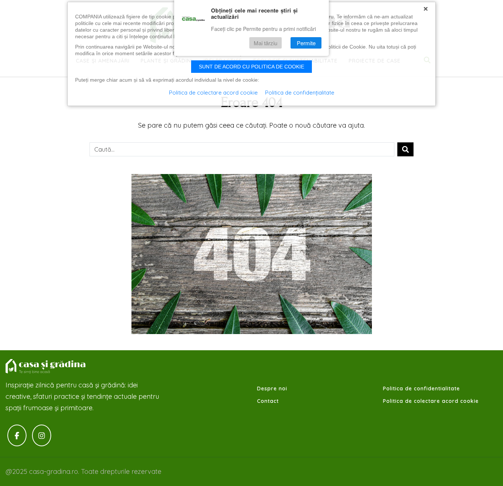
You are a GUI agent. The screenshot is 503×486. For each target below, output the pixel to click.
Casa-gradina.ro (46, 366)
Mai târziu (265, 43)
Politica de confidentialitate (421, 388)
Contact (268, 401)
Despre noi (272, 388)
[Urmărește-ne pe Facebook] (17, 435)
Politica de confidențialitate (299, 92)
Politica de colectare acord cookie (431, 401)
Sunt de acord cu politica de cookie (251, 67)
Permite (306, 43)
